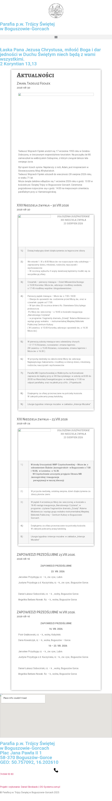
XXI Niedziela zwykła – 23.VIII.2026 (42, 419)
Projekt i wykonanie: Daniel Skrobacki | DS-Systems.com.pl (30, 786)
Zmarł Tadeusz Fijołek (33, 83)
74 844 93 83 (7, 774)
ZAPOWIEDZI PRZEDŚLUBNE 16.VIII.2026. (46, 612)
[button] (56, 37)
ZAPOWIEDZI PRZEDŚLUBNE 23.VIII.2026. (46, 554)
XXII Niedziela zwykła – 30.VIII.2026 (43, 205)
